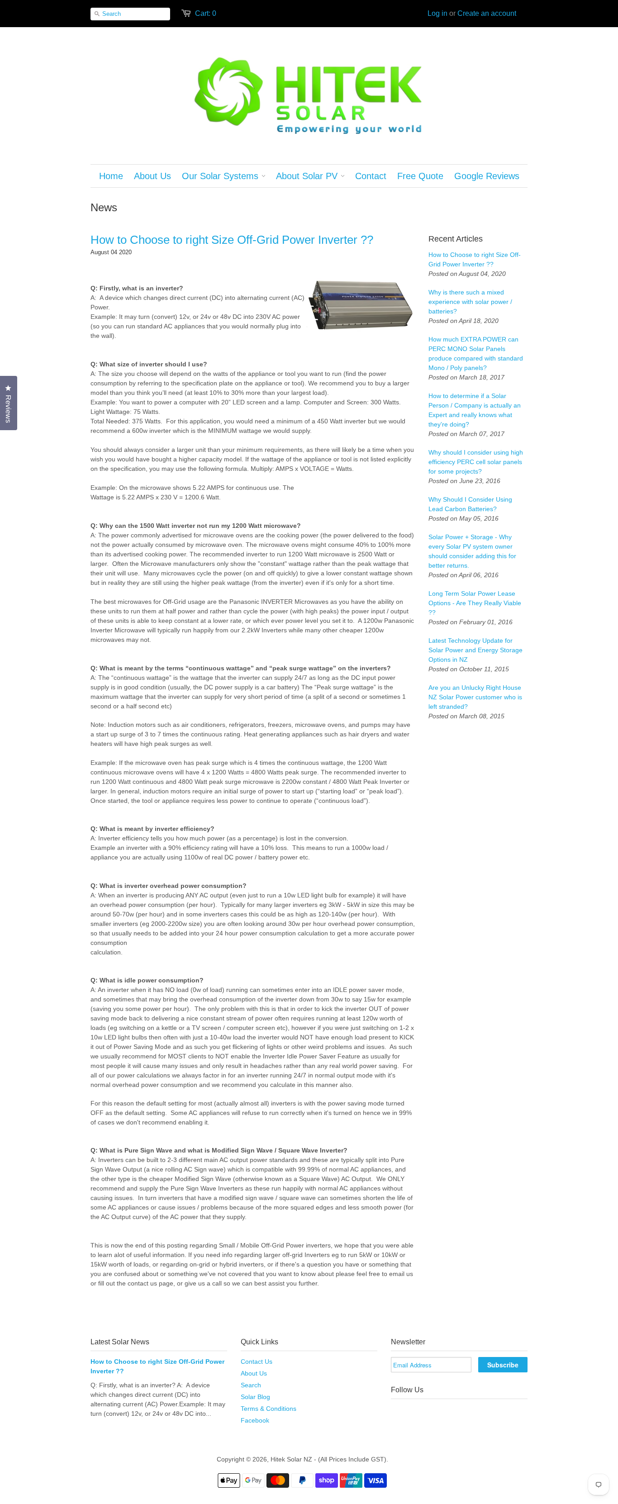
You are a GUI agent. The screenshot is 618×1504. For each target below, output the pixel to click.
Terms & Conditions (268, 1408)
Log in (437, 13)
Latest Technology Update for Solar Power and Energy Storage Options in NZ (475, 650)
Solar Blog (255, 1396)
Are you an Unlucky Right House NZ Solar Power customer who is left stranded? (475, 697)
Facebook (255, 1420)
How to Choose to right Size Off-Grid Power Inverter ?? (231, 239)
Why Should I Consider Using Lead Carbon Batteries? (470, 504)
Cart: (205, 13)
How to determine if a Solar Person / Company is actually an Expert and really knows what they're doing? (474, 410)
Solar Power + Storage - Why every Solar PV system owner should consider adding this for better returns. (472, 551)
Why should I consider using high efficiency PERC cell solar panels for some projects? (475, 462)
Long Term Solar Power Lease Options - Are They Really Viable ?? (474, 603)
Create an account (486, 13)
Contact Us (256, 1361)
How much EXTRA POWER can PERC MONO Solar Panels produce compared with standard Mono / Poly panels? (475, 353)
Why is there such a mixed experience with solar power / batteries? (470, 302)
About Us (254, 1373)
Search (251, 1385)
